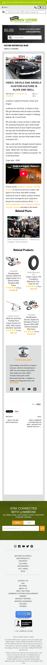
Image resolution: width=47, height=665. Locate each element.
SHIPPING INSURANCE (23, 601)
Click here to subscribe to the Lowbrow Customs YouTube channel (23, 204)
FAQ (23, 583)
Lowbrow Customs (26, 631)
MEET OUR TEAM (23, 591)
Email (17, 523)
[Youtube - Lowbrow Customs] (29, 389)
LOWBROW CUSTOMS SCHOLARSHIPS (23, 593)
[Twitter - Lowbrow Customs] (27, 546)
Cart (43, 7)
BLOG (23, 571)
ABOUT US (23, 588)
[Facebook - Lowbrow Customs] (17, 389)
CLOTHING (23, 563)
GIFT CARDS (23, 569)
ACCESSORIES (23, 566)
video (38, 404)
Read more (14, 383)
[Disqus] (23, 463)
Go (42, 528)
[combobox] (26, 12)
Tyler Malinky (19, 94)
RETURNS (23, 586)
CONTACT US (23, 581)
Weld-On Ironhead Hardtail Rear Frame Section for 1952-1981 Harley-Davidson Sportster (13, 323)
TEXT (29, 523)
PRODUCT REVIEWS (23, 599)
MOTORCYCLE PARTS (22, 556)
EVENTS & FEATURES (33, 31)
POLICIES (23, 604)
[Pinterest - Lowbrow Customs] (31, 546)
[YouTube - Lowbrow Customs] (23, 546)
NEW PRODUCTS (22, 558)
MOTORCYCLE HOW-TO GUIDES (29, 29)
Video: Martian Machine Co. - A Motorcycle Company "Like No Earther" (23, 240)
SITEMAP (23, 606)
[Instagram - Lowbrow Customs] (23, 389)
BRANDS (23, 596)
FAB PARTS (23, 561)
